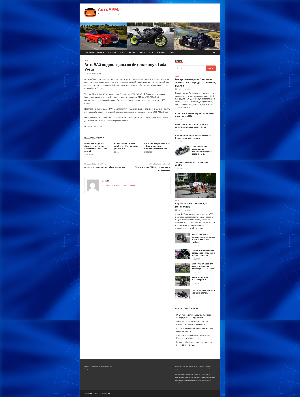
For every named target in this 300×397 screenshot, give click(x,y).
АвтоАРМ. (108, 9)
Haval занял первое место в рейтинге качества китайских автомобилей (157, 146)
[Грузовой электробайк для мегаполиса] (195, 198)
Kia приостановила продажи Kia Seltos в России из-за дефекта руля (193, 136)
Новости (112, 52)
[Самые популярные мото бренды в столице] (182, 298)
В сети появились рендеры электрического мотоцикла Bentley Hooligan (203, 238)
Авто (122, 52)
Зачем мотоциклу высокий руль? (200, 278)
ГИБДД (142, 52)
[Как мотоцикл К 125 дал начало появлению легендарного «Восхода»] (182, 272)
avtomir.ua (97, 126)
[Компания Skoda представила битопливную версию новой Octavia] (182, 155)
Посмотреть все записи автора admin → (119, 185)
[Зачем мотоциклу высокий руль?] (182, 285)
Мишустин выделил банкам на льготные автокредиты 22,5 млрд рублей (95, 147)
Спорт (172, 52)
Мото (132, 52)
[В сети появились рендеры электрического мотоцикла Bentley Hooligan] (182, 243)
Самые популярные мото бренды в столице (203, 291)
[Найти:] (195, 68)
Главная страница (95, 52)
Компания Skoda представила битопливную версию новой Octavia (202, 150)
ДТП (151, 52)
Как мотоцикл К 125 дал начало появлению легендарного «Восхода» (203, 266)
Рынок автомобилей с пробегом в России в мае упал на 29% (126, 146)
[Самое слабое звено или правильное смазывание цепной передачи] (182, 258)
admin (98, 73)
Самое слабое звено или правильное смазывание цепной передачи (203, 252)
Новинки (161, 52)
